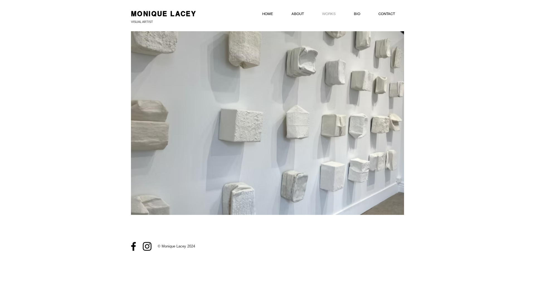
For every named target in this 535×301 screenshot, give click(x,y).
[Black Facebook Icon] (133, 246)
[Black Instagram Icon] (147, 246)
